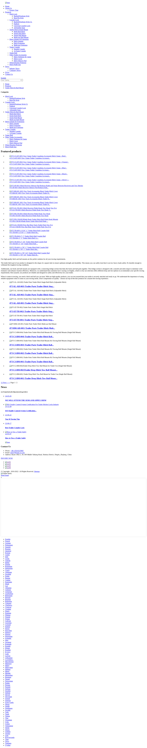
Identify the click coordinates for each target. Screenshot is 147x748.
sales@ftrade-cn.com (17, 453)
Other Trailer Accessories (18, 55)
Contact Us (9, 74)
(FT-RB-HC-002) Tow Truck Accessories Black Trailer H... (29, 199)
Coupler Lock (14, 20)
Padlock (16, 24)
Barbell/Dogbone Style (21, 16)
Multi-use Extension (20, 45)
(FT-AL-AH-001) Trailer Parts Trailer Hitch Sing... (31, 303)
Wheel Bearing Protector (17, 63)
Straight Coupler (19, 49)
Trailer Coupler (14, 47)
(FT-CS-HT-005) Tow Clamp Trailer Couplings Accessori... (29, 158)
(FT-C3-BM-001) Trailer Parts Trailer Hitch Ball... (31, 362)
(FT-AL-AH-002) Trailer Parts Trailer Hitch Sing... (31, 295)
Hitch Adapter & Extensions (19, 39)
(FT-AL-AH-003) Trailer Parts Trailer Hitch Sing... (31, 286)
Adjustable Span (19, 28)
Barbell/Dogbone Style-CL (23, 22)
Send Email (5, 475)
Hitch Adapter (18, 41)
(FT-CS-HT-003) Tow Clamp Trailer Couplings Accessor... (29, 170)
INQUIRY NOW (7, 458)
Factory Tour (13, 10)
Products (8, 12)
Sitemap (37, 471)
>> (9, 383)
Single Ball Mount (20, 35)
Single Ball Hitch (20, 33)
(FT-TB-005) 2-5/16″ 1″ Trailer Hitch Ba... (24, 232)
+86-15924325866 (17, 451)
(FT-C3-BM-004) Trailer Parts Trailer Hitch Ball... (31, 336)
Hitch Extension (19, 43)
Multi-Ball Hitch (19, 31)
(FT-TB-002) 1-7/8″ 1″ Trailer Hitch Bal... (23, 249)
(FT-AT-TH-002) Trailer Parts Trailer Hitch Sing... (31, 311)
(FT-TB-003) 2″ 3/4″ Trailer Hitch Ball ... (23, 244)
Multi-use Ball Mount (21, 37)
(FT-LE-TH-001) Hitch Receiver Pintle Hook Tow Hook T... (30, 210)
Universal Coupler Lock (22, 26)
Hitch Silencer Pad (20, 61)
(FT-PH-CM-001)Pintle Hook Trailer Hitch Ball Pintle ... (28, 221)
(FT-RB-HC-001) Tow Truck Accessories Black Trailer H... (29, 204)
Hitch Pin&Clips (15, 65)
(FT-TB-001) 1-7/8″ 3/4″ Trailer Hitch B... (23, 255)
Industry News (14, 68)
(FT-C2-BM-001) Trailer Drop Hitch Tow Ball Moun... (33, 378)
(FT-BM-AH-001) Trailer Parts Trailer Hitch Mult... (32, 328)
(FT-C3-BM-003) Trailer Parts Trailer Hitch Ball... (31, 345)
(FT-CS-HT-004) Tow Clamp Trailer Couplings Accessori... (29, 164)
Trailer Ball (13, 53)
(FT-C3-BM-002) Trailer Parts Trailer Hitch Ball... (31, 353)
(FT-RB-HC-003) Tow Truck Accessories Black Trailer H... (29, 193)
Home (7, 6)
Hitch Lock (13, 14)
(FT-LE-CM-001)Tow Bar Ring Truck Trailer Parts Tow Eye (30, 227)
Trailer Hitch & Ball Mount (18, 30)
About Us (8, 8)
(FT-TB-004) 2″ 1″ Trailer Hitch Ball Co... (24, 238)
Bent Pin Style (19, 18)
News (7, 66)
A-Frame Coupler (20, 51)
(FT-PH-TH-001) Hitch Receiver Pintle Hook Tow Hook (28, 216)
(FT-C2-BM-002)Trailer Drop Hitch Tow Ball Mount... (33, 370)
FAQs (7, 72)
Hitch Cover (18, 59)
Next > (5, 383)
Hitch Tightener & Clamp (22, 57)
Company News (15, 70)
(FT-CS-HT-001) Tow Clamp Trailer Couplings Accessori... (29, 182)
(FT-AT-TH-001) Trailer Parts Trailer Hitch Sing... (31, 320)
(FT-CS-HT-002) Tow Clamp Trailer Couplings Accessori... (29, 176)
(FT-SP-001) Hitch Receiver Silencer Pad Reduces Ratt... (28, 188)
